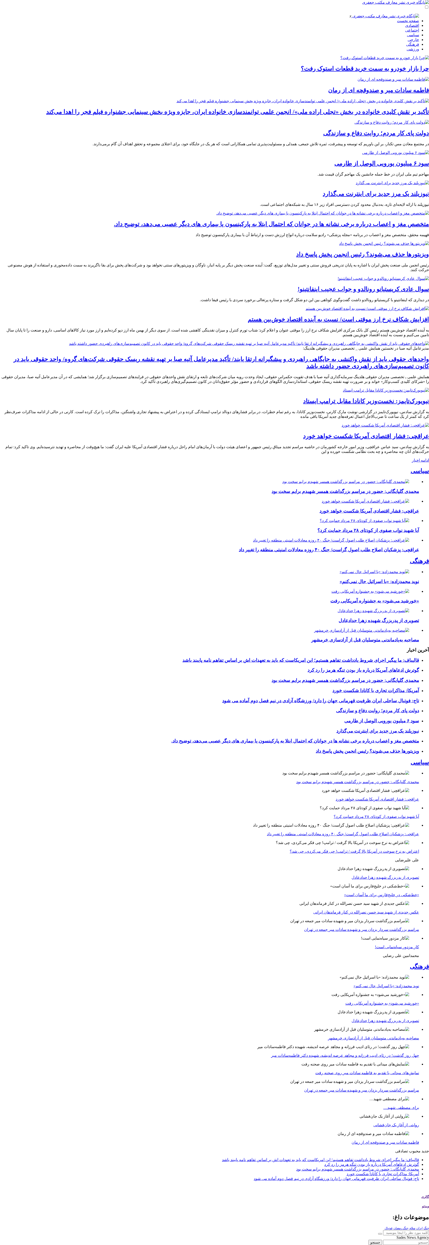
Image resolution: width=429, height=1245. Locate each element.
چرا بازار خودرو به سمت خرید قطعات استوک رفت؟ (365, 68)
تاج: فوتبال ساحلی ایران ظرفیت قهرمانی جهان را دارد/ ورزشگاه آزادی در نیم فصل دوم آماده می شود (320, 700)
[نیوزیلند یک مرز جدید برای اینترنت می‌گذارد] (392, 183)
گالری (425, 1197)
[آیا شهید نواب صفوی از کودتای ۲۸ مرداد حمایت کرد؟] (364, 520)
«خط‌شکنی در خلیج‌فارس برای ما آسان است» (381, 895)
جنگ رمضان (400, 1228)
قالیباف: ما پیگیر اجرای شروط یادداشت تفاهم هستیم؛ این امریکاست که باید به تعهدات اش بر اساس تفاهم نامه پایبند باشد (300, 660)
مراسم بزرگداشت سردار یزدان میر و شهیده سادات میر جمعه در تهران (361, 929)
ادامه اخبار (420, 460)
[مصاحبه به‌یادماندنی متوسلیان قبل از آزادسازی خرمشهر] (361, 630)
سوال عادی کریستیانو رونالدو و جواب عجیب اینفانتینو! (363, 289)
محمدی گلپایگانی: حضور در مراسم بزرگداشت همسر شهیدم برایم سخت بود (345, 491)
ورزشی (413, 49)
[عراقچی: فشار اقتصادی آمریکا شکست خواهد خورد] (385, 425)
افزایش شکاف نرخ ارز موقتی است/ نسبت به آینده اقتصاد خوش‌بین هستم (338, 319)
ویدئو (425, 1206)
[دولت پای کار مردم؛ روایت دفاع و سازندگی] (392, 122)
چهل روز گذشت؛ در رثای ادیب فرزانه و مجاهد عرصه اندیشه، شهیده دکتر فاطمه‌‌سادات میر (345, 1055)
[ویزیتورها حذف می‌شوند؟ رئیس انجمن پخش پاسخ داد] (384, 243)
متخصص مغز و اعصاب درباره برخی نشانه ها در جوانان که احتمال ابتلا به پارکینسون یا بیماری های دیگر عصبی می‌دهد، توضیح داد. (271, 224)
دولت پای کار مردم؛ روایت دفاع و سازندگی (376, 133)
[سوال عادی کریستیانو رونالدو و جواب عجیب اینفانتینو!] (383, 278)
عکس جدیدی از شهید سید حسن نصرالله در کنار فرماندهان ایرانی (366, 912)
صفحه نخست (408, 21)
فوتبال (389, 1228)
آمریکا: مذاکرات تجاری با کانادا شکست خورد (375, 690)
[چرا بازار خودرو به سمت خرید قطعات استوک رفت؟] (384, 58)
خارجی (413, 39)
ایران (419, 1228)
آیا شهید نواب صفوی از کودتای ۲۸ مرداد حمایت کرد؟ (368, 530)
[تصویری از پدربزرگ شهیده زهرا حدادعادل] (373, 611)
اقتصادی (412, 25)
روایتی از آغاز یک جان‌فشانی (396, 1125)
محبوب (415, 1151)
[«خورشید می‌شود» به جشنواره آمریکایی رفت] (370, 591)
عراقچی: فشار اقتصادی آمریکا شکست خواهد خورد (366, 436)
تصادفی (401, 1151)
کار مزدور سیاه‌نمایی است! (397, 947)
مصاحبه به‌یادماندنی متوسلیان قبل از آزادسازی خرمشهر (365, 639)
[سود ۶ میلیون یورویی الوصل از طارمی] (395, 152)
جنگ (426, 1228)
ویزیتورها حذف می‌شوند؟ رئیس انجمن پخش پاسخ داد (362, 254)
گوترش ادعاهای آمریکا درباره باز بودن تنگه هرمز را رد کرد (363, 670)
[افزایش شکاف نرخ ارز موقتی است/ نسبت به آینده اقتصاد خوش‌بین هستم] (367, 308)
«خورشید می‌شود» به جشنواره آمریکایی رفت (374, 600)
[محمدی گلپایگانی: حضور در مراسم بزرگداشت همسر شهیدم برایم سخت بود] (345, 481)
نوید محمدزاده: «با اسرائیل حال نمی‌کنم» (379, 581)
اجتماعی (412, 30)
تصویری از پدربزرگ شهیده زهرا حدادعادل (379, 620)
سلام (412, 1228)
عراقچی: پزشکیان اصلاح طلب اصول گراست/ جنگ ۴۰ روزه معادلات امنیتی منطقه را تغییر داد (329, 549)
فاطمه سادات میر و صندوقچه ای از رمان (378, 90)
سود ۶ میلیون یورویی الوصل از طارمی (381, 163)
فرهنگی (412, 44)
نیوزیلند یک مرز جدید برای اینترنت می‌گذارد (376, 193)
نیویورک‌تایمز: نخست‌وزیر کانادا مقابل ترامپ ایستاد (366, 401)
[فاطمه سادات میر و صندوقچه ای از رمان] (393, 79)
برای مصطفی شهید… (401, 1107)
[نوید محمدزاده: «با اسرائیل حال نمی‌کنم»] (374, 572)
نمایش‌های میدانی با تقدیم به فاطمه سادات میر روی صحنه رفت (367, 1073)
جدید (425, 1151)
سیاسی (413, 35)
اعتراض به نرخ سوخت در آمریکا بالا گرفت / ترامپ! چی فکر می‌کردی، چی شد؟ (354, 851)
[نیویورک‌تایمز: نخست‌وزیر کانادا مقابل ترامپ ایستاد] (386, 390)
